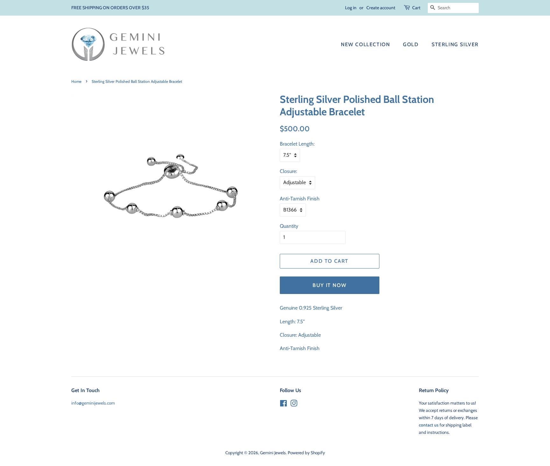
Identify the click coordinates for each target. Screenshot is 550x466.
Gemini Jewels (273, 452)
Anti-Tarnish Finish (300, 199)
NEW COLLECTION (365, 44)
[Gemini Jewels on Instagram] (293, 404)
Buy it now (329, 285)
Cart (416, 8)
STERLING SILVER (455, 44)
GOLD (411, 44)
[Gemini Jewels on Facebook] (283, 404)
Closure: (288, 171)
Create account (380, 8)
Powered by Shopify (306, 452)
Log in (350, 8)
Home (76, 81)
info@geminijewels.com (93, 402)
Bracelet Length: (297, 144)
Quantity (289, 226)
